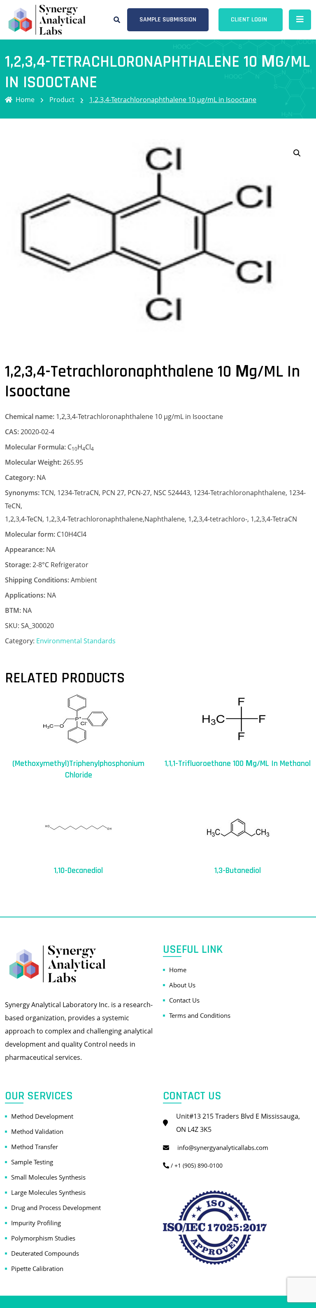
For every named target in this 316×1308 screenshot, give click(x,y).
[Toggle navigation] (300, 19)
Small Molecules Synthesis (48, 1177)
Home (25, 99)
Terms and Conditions (199, 1015)
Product (61, 99)
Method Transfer (34, 1147)
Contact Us (184, 1000)
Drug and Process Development (56, 1207)
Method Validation (37, 1131)
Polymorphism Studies (43, 1238)
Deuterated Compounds (45, 1253)
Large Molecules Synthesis (48, 1192)
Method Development (42, 1116)
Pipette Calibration (37, 1268)
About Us (182, 985)
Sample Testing (32, 1162)
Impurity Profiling (36, 1223)
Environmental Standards (76, 640)
